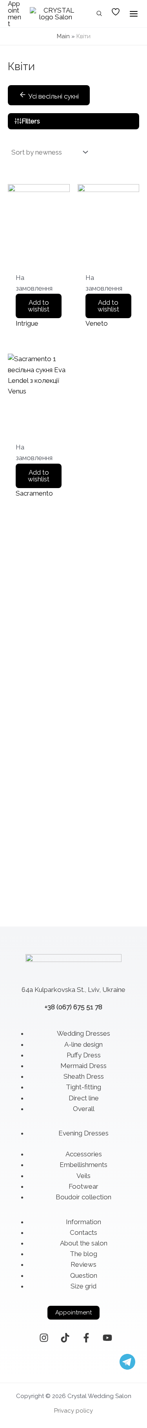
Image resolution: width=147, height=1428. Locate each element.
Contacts (83, 1232)
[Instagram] (43, 1337)
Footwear (83, 1186)
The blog (83, 1254)
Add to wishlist (38, 305)
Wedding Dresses (83, 1033)
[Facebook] (86, 1337)
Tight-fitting (83, 1087)
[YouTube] (107, 1337)
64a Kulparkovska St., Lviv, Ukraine (73, 990)
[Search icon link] (99, 14)
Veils (83, 1176)
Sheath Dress (84, 1076)
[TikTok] (65, 1337)
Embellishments (83, 1165)
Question (83, 1275)
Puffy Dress (84, 1055)
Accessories (83, 1154)
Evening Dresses (83, 1133)
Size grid (83, 1286)
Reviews (83, 1264)
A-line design (83, 1044)
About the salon (83, 1243)
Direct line (84, 1098)
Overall (83, 1109)
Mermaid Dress (83, 1066)
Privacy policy (73, 1410)
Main (63, 36)
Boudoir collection (83, 1197)
